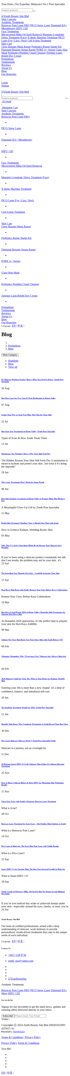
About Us (6, 68)
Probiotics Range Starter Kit (46, 46)
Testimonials (8, 62)
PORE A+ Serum (45, 49)
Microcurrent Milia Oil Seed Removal (21, 34)
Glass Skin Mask (10, 272)
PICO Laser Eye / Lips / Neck (17, 200)
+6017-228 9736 (17, 955)
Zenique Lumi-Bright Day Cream (19, 295)
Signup (5, 85)
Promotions (7, 58)
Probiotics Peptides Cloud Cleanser (27, 52)
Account (6, 101)
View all (12, 366)
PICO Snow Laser (40, 25)
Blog (4, 71)
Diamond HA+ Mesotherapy (16, 139)
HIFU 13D (22, 28)
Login (4, 82)
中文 (20, 325)
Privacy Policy (33, 1037)
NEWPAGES (19, 1031)
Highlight (13, 360)
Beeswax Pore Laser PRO (15, 25)
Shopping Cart (9, 107)
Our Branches (8, 74)
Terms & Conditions (12, 1037)
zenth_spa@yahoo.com (20, 960)
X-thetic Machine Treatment (43, 37)
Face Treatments (10, 31)
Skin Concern (8, 19)
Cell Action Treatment (39, 40)
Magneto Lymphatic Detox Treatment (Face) (25, 177)
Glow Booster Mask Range (16, 46)
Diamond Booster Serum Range (18, 49)
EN (14, 325)
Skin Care (6, 43)
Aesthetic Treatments (12, 22)
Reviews (6, 65)
